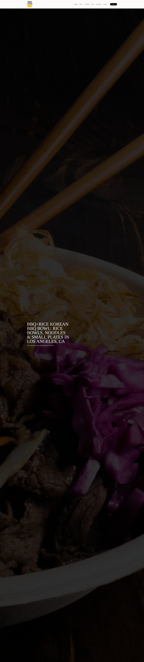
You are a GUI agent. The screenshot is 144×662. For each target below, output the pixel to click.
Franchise (98, 4)
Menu (92, 4)
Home (75, 4)
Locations (86, 4)
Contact (105, 4)
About (80, 4)
